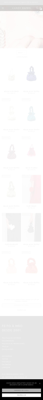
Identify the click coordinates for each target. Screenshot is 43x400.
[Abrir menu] (3, 8)
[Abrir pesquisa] (37, 8)
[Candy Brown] (21, 8)
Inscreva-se (21, 395)
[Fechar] (40, 383)
